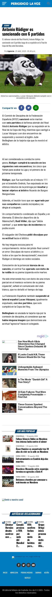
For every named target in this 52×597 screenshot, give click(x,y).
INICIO (5, 573)
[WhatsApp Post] (36, 107)
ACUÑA (46, 573)
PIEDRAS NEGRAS (26, 573)
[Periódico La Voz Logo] (26, 5)
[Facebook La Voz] (18, 565)
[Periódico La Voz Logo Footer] (26, 556)
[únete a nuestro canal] (26, 505)
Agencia (10, 51)
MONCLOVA (14, 573)
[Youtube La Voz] (33, 565)
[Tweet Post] (28, 107)
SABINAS (38, 573)
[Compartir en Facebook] (21, 107)
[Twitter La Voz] (23, 565)
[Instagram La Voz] (28, 565)
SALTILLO (27, 578)
